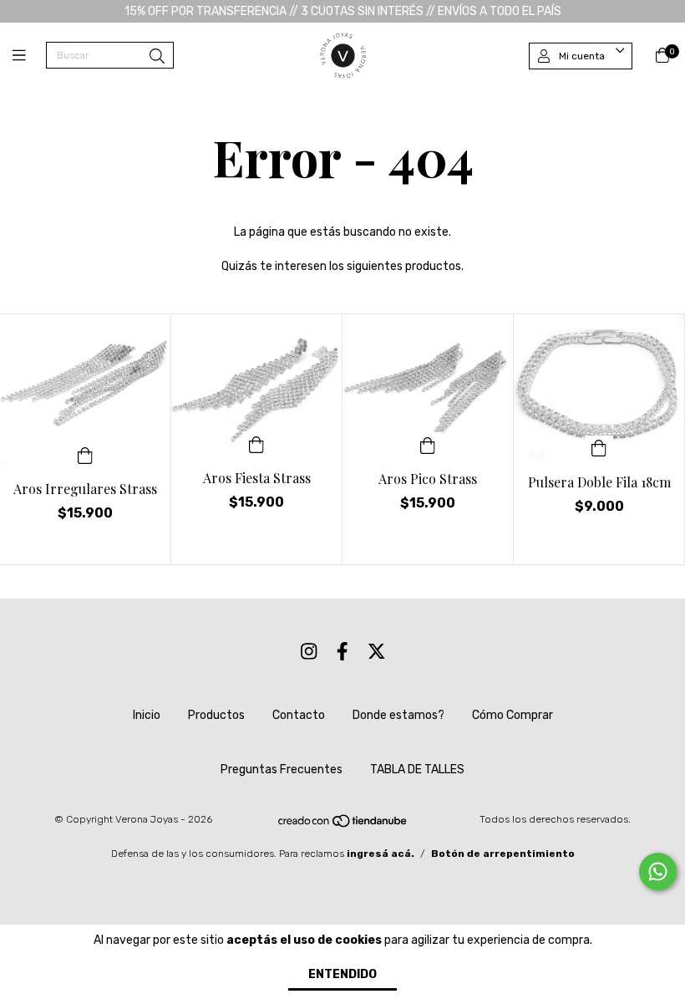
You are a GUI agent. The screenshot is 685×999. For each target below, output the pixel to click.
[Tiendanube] (343, 825)
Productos (216, 715)
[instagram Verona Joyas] (309, 651)
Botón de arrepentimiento (503, 853)
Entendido (342, 974)
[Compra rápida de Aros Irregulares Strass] (85, 454)
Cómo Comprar (512, 715)
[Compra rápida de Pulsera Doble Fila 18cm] (599, 447)
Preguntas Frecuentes (281, 769)
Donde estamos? (398, 715)
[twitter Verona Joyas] (377, 651)
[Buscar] (157, 57)
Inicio (146, 715)
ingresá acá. (380, 853)
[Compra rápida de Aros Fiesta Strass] (256, 443)
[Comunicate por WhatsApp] (658, 871)
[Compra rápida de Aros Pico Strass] (428, 444)
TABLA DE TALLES (417, 769)
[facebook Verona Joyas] (342, 651)
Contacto (298, 715)
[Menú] (29, 56)
